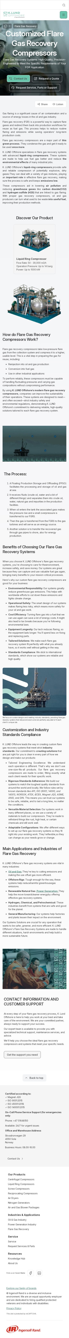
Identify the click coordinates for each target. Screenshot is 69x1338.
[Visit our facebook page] (31, 1273)
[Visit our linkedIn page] (39, 1273)
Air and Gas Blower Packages (23, 1207)
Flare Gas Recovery (18, 1229)
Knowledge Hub (16, 1258)
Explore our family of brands (21, 1288)
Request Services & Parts (21, 1246)
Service (12, 1241)
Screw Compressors (19, 1188)
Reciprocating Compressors (23, 1193)
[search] (64, 5)
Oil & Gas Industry (17, 1219)
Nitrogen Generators (19, 1202)
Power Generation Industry (22, 1224)
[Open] (63, 15)
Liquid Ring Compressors (21, 1184)
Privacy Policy (13, 1308)
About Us (13, 1263)
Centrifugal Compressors (21, 1179)
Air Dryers (13, 1198)
